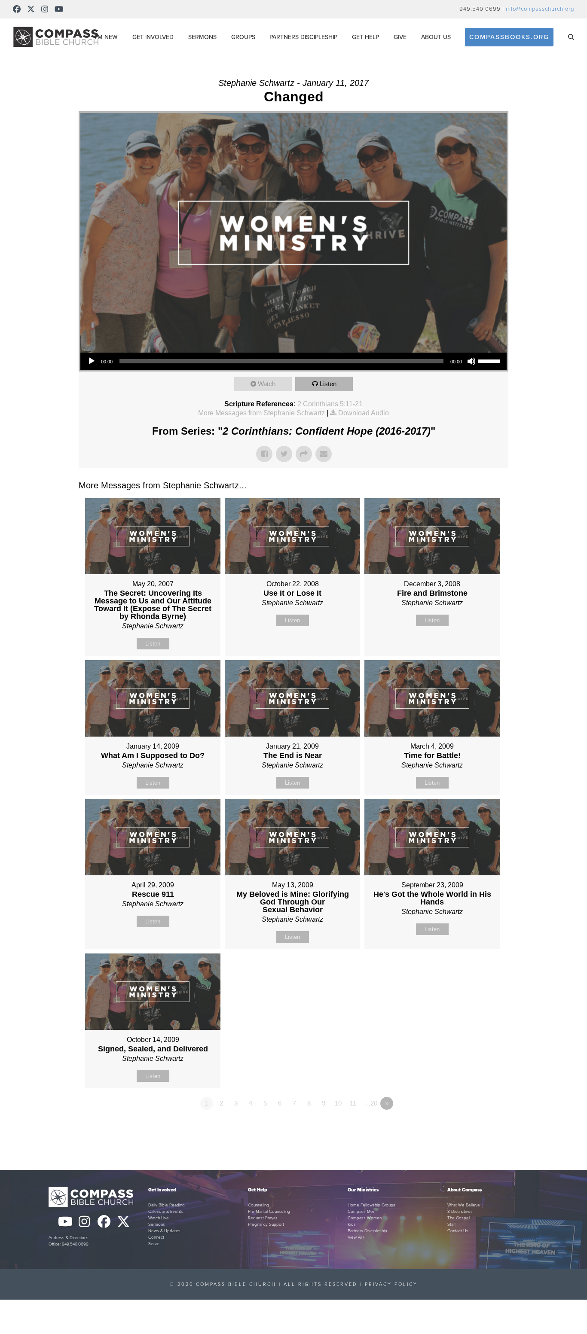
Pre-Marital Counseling (269, 1211)
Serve (153, 1243)
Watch (266, 383)
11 (353, 1103)
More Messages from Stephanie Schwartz (261, 413)
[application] (293, 361)
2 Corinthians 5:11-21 (330, 404)
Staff (451, 1224)
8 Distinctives (460, 1211)
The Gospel (458, 1218)
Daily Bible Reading (166, 1205)
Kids (352, 1224)
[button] (571, 37)
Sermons (156, 1224)
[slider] (490, 360)
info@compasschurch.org (540, 9)
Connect (156, 1237)
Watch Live (158, 1218)
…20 (370, 1103)
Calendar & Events (165, 1211)
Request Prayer (262, 1218)
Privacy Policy (391, 1284)
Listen (328, 383)
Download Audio (363, 413)
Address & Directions (69, 1237)
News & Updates (164, 1230)
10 (338, 1103)
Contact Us (457, 1230)
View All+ (356, 1237)
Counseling (258, 1205)
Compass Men (361, 1211)
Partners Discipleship (367, 1230)
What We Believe (463, 1205)
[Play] (91, 361)
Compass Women (365, 1218)
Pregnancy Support (266, 1224)
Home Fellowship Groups (371, 1205)
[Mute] (471, 361)
